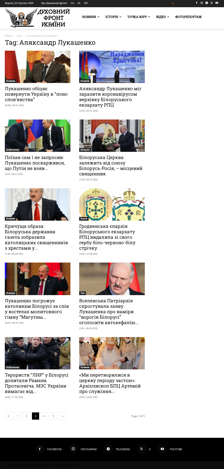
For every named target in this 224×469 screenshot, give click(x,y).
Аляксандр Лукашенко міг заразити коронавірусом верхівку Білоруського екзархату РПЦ (110, 96)
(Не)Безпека (12, 149)
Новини (10, 81)
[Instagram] (201, 2)
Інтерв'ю (85, 149)
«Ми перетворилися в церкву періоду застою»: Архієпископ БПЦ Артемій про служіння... (110, 383)
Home (8, 35)
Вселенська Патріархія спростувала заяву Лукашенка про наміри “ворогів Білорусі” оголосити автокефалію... (108, 311)
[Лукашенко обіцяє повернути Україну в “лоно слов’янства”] (37, 67)
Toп (82, 293)
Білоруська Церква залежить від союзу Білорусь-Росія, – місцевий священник (110, 165)
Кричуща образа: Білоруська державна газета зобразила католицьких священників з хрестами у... (36, 237)
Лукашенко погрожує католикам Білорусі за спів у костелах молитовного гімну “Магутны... (37, 309)
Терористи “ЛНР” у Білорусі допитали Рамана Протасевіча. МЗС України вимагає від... (36, 383)
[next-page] (62, 416)
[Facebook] (196, 2)
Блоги (83, 218)
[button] (173, 3)
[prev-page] (8, 416)
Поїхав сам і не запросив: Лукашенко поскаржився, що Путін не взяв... (35, 162)
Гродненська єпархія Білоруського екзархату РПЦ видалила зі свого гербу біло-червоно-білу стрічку (107, 237)
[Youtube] (216, 2)
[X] (211, 2)
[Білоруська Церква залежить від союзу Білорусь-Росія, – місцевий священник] (112, 135)
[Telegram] (206, 2)
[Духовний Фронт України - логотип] (37, 18)
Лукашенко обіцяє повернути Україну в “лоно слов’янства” (36, 93)
